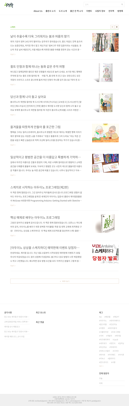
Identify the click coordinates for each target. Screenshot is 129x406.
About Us (38, 10)
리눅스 (102, 358)
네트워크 (103, 343)
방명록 (120, 10)
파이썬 (102, 354)
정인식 (112, 343)
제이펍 (118, 335)
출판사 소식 (51, 10)
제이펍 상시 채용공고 (12, 326)
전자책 (111, 10)
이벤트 (89, 10)
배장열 (107, 316)
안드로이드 (104, 362)
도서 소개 (63, 10)
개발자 (109, 335)
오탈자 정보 (100, 10)
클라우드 (112, 358)
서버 (101, 335)
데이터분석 (113, 328)
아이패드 (112, 354)
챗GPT (116, 316)
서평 (113, 362)
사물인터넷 (104, 332)
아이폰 (121, 354)
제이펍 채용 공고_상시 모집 (14, 336)
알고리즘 (103, 324)
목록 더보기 (65, 281)
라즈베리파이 (105, 339)
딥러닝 (121, 343)
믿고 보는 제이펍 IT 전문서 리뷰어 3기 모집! (17, 316)
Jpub (116, 339)
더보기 (101, 366)
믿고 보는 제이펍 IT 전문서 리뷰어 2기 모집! (17, 331)
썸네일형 (112, 27)
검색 (122, 4)
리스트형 (117, 27)
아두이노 (103, 320)
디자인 (116, 351)
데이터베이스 (115, 320)
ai (101, 316)
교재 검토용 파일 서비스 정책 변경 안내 (17, 321)
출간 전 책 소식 (76, 10)
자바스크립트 (105, 351)
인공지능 (113, 324)
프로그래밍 (116, 332)
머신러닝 (103, 347)
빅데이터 (113, 347)
